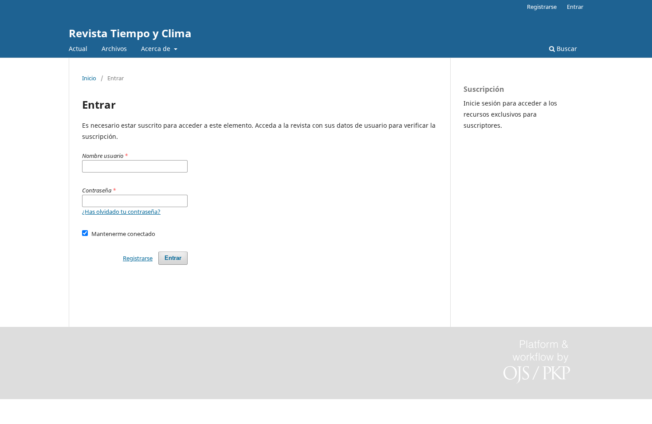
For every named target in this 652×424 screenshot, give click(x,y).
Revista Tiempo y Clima (130, 33)
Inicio (89, 78)
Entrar (575, 7)
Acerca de (156, 48)
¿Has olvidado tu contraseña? (121, 212)
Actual (78, 48)
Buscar (566, 48)
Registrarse (542, 7)
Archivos (114, 48)
